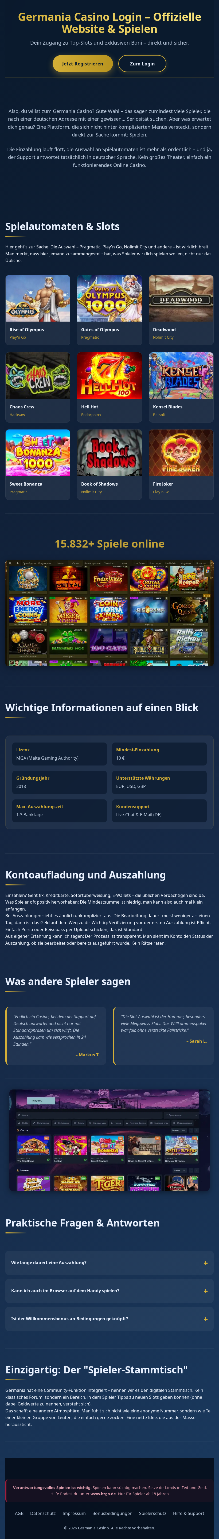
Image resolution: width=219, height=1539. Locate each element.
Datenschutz (43, 1513)
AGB (19, 1513)
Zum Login (142, 63)
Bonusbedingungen (112, 1513)
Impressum (74, 1513)
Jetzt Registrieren (82, 63)
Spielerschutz (152, 1513)
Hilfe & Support (188, 1513)
